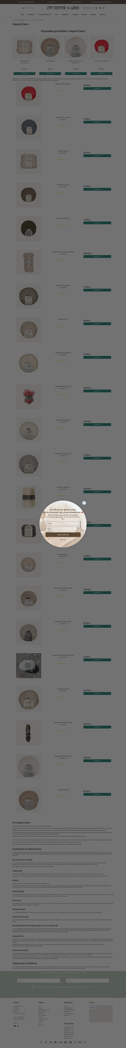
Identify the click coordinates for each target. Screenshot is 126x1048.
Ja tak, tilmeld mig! (63, 535)
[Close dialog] (84, 503)
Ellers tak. (63, 539)
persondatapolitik (57, 517)
